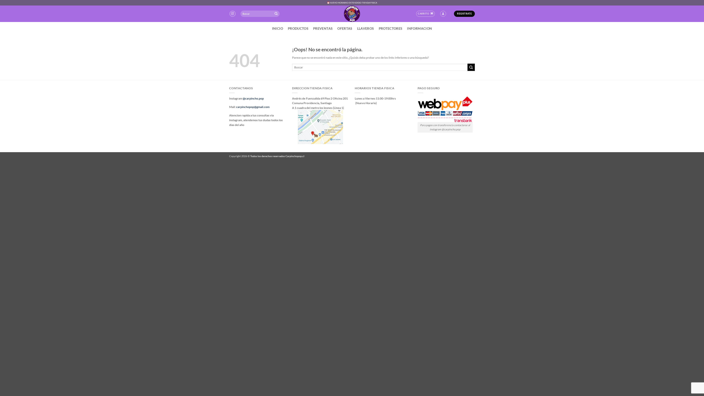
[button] (425, 14)
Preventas (323, 28)
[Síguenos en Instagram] (233, 14)
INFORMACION (419, 28)
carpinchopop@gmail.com (253, 107)
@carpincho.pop (253, 98)
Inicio (277, 28)
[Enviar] (276, 14)
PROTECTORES (390, 28)
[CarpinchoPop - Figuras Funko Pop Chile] (352, 14)
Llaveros (365, 28)
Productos (298, 28)
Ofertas (344, 28)
